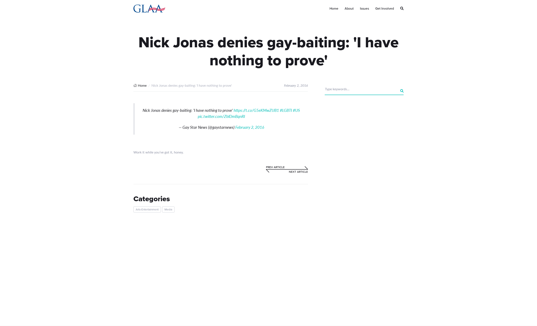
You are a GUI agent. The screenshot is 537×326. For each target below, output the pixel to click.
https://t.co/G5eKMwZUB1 (256, 110)
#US (296, 110)
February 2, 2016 (249, 127)
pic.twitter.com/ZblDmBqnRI (221, 116)
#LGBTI (286, 110)
